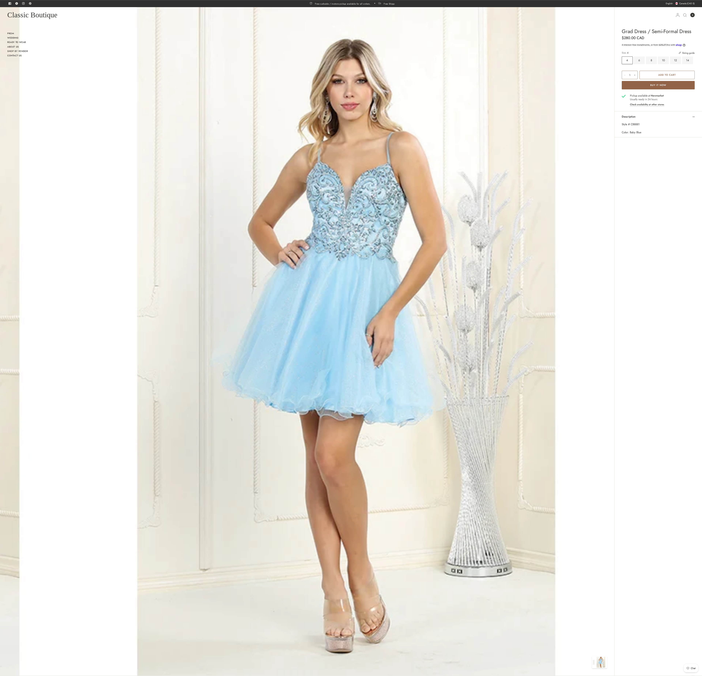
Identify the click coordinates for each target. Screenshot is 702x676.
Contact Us (14, 55)
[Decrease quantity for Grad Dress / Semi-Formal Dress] (624, 75)
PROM (10, 33)
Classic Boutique (32, 15)
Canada (687, 3)
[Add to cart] (667, 75)
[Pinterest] (30, 3)
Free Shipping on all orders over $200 (310, 3)
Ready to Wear (16, 42)
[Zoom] (346, 341)
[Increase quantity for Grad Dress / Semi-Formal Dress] (634, 75)
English (669, 3)
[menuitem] (17, 34)
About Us (13, 46)
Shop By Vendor (17, 51)
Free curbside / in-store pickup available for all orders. (371, 3)
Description (628, 117)
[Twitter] (16, 3)
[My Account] (677, 15)
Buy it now (658, 85)
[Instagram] (23, 3)
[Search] (684, 15)
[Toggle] (593, 662)
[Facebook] (9, 3)
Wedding (12, 37)
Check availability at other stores (647, 104)
